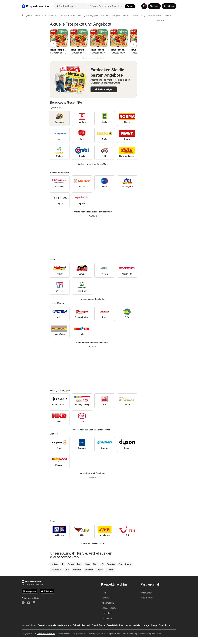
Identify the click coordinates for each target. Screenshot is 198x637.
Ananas (128, 564)
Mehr (167, 15)
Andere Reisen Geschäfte (92, 543)
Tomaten (77, 569)
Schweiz (77, 625)
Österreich (42, 625)
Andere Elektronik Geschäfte (92, 473)
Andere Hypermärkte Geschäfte (92, 164)
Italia (121, 625)
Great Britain (112, 625)
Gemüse (111, 564)
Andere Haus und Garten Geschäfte (92, 342)
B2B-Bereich (147, 597)
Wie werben (146, 592)
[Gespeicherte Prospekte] (144, 6)
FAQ (104, 592)
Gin (120, 564)
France (102, 625)
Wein (95, 564)
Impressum (107, 618)
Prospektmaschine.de (46, 633)
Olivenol (110, 569)
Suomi (95, 625)
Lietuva (128, 625)
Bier (79, 564)
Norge (146, 625)
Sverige (153, 625)
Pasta (87, 564)
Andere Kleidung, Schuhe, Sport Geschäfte (92, 430)
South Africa (164, 625)
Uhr (62, 564)
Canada (67, 625)
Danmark (86, 625)
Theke (99, 569)
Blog (143, 15)
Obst (67, 569)
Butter (71, 564)
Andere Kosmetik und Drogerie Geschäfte (92, 212)
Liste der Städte (154, 15)
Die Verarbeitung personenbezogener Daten (142, 633)
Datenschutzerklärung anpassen (71, 633)
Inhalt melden (108, 602)
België (60, 625)
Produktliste (107, 613)
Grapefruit (56, 569)
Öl (102, 564)
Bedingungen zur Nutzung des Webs (104, 633)
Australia (52, 625)
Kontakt (105, 597)
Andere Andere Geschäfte (92, 299)
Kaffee (54, 564)
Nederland (137, 625)
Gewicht (89, 569)
